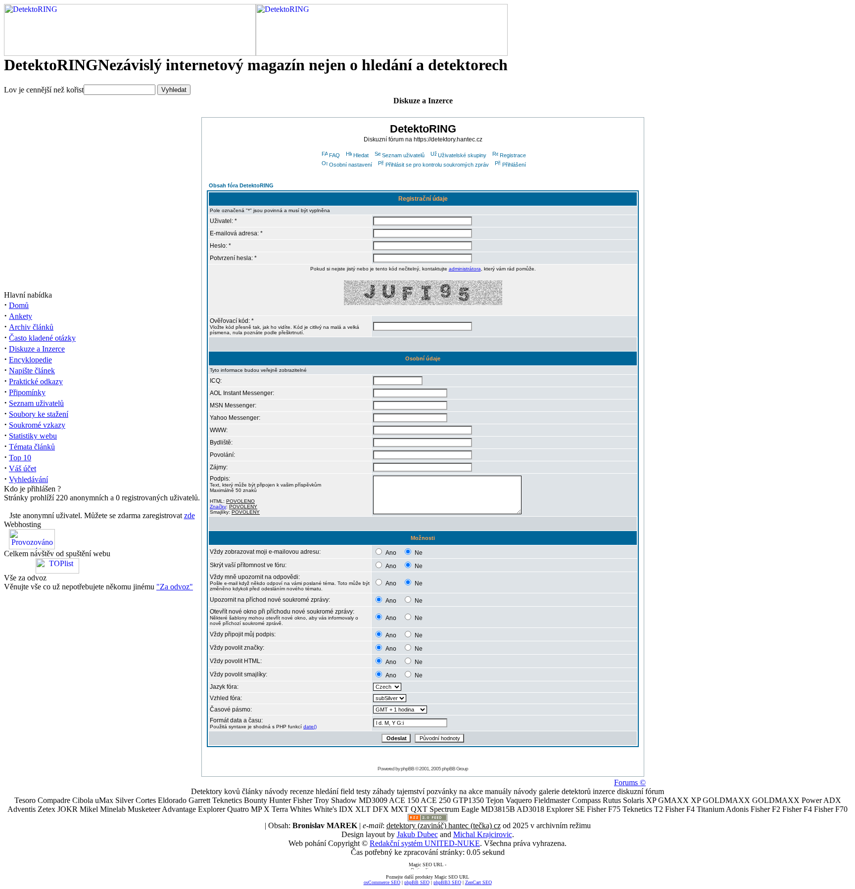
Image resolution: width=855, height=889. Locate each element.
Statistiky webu (33, 436)
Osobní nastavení (350, 165)
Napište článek (32, 370)
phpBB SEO (416, 882)
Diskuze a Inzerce (37, 349)
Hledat (361, 155)
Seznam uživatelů (36, 403)
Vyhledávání (28, 479)
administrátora (465, 268)
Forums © (630, 782)
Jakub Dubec (417, 834)
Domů (19, 305)
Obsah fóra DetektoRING (241, 185)
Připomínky (27, 392)
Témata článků (32, 447)
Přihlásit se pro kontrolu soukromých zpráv (437, 165)
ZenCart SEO (478, 882)
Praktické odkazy (36, 381)
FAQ (334, 155)
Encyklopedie (30, 360)
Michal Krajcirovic (482, 834)
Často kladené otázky (42, 338)
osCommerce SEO (382, 882)
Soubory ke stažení (38, 414)
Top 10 (20, 457)
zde (189, 515)
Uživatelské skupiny (462, 155)
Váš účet (22, 468)
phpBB (407, 768)
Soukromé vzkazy (37, 425)
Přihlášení (514, 165)
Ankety (20, 316)
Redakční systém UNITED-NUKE (425, 843)
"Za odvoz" (174, 586)
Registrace (513, 155)
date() (310, 726)
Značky (218, 506)
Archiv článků (31, 327)
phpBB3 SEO (447, 882)
